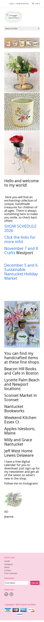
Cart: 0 (37, 4)
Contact (7, 570)
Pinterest (11, 594)
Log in (11, 4)
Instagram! (30, 483)
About (6, 567)
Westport (24, 252)
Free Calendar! (10, 573)
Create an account (22, 4)
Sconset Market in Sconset (20, 397)
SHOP (7, 561)
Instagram (8, 564)
